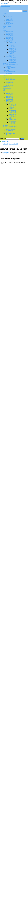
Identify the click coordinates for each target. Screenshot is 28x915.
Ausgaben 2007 (12, 60)
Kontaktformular (9, 69)
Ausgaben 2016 (12, 47)
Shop (4, 27)
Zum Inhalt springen (4, 3)
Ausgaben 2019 (12, 42)
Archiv (4, 30)
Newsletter (5, 63)
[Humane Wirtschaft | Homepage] (5, 6)
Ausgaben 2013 (12, 51)
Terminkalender (6, 24)
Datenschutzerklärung (11, 67)
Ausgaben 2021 (9, 38)
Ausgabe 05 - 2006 (13, 144)
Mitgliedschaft (6, 70)
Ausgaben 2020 (9, 40)
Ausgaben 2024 (9, 34)
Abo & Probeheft (7, 26)
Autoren (4, 15)
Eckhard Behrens (9, 19)
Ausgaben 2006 (12, 62)
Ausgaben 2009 (12, 58)
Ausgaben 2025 (9, 33)
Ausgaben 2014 (12, 49)
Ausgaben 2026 (9, 31)
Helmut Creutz (9, 16)
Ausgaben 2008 (12, 59)
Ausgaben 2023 (9, 35)
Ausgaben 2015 (12, 48)
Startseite (5, 13)
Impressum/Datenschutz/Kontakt (10, 64)
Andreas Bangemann (10, 18)
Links (4, 29)
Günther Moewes (9, 23)
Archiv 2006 (5, 144)
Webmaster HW (5, 152)
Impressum (8, 66)
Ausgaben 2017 (12, 45)
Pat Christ (8, 22)
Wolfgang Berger (9, 20)
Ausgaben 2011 (12, 53)
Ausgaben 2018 (12, 44)
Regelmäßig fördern (10, 71)
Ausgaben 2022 (9, 37)
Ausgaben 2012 (12, 52)
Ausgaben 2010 (12, 55)
